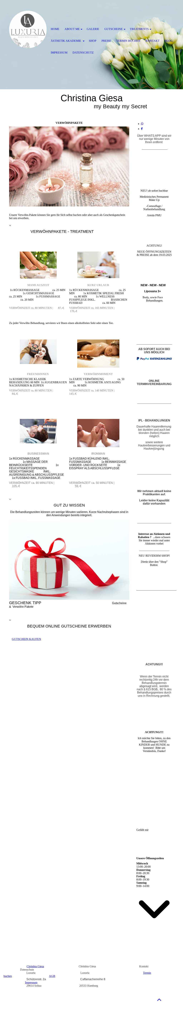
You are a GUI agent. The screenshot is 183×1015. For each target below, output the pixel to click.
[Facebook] (142, 128)
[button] (159, 999)
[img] (28, 29)
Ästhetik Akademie (66, 40)
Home (55, 29)
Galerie (93, 29)
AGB (52, 976)
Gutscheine (113, 29)
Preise (106, 40)
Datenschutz (83, 52)
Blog (169, 40)
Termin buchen (128, 40)
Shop (92, 40)
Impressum (31, 982)
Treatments (139, 29)
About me (72, 29)
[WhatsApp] (142, 123)
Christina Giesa (35, 966)
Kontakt (152, 40)
